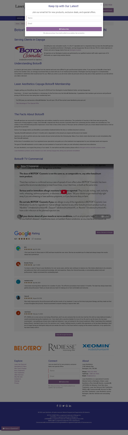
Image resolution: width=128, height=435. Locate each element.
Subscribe (65, 29)
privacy (53, 33)
